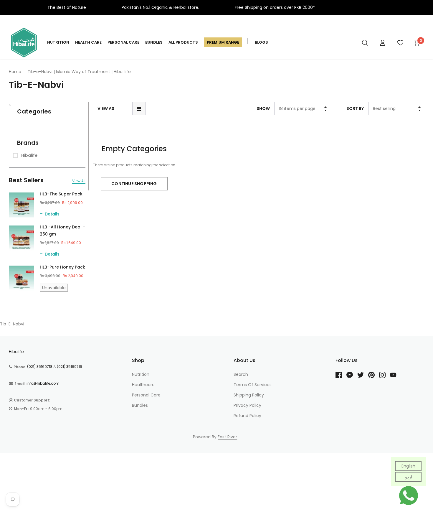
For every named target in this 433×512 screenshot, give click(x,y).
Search (241, 374)
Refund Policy (247, 416)
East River (227, 437)
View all (78, 181)
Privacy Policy (247, 405)
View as (105, 108)
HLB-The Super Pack (61, 194)
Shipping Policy (249, 395)
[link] (365, 42)
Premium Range (223, 42)
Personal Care (123, 42)
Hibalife (16, 352)
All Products (183, 42)
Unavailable (54, 288)
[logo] (23, 42)
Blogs (261, 42)
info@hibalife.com (43, 383)
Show (263, 108)
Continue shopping (134, 184)
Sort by (355, 108)
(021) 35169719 (69, 366)
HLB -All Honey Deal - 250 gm (62, 230)
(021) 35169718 (39, 366)
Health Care (88, 42)
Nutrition (58, 42)
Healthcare (143, 385)
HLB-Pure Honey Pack (62, 267)
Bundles (154, 42)
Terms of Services (253, 385)
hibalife (29, 155)
